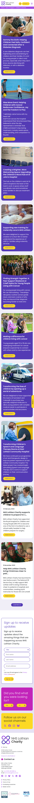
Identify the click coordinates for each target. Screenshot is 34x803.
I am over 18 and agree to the (15, 673)
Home (3, 7)
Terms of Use (6, 782)
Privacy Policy (6, 780)
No (19, 705)
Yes (7, 705)
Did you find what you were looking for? (16, 696)
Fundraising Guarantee (9, 784)
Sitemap (5, 747)
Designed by (7, 756)
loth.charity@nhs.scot (11, 773)
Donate (25, 3)
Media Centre (6, 787)
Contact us (9, 759)
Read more (8, 72)
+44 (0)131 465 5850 (9, 771)
